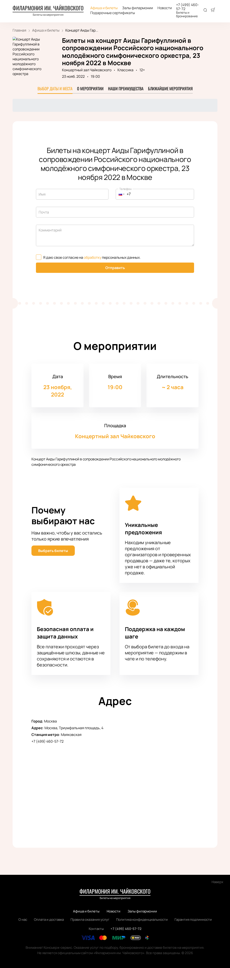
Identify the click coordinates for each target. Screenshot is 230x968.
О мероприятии (90, 88)
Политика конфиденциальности (142, 919)
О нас (22, 919)
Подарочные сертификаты (112, 13)
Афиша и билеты (104, 8)
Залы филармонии (137, 8)
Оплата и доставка (49, 919)
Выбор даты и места (55, 88)
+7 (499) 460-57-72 (187, 7)
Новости (164, 8)
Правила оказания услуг (90, 919)
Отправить (115, 267)
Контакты (96, 928)
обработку (92, 257)
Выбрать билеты (53, 550)
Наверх (217, 882)
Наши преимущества (126, 88)
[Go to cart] (212, 10)
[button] (120, 194)
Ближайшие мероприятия (170, 88)
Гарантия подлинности (193, 919)
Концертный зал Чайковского (86, 69)
